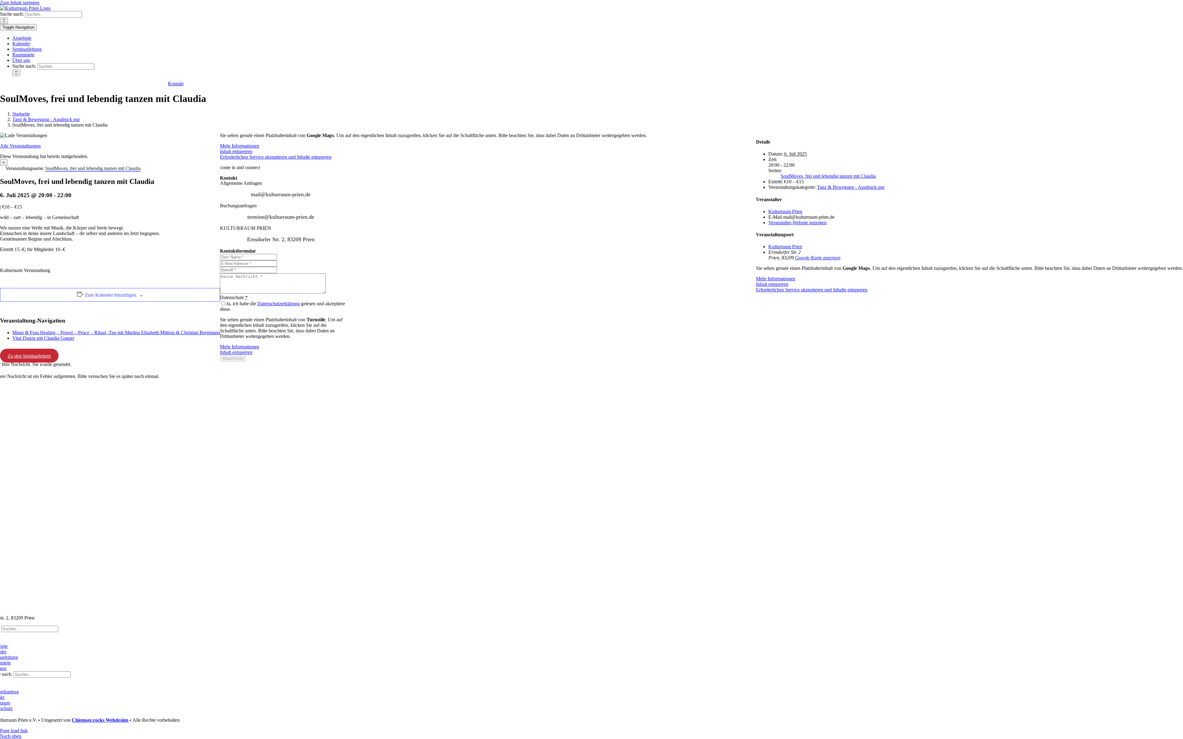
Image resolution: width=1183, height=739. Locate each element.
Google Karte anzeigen (817, 257)
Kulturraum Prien (785, 211)
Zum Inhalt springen (19, 2)
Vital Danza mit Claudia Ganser (43, 338)
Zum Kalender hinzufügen (110, 295)
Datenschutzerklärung (278, 303)
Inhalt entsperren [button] (772, 284)
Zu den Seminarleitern (29, 356)
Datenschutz (234, 297)
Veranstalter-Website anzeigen (797, 222)
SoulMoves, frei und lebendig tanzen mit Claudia (828, 176)
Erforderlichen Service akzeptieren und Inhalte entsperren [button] (812, 289)
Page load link (14, 730)
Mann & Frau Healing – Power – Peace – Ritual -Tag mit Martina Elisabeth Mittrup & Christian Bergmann (116, 332)
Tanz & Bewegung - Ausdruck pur (850, 187)
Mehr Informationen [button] (775, 278)
